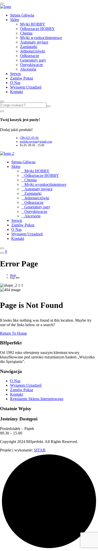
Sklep (14, 20)
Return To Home (13, 333)
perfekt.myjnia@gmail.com (36, 141)
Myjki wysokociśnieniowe (41, 38)
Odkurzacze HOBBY (37, 29)
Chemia (26, 33)
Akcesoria (28, 69)
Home (13, 275)
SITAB (39, 450)
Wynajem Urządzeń (25, 87)
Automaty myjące (34, 42)
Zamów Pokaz (21, 78)
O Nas (15, 83)
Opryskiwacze (31, 65)
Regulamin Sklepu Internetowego (36, 399)
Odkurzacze (29, 56)
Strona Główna (22, 15)
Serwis (15, 74)
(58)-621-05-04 (29, 138)
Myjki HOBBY (32, 24)
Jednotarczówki (32, 51)
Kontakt (16, 92)
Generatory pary (33, 60)
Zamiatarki (28, 47)
